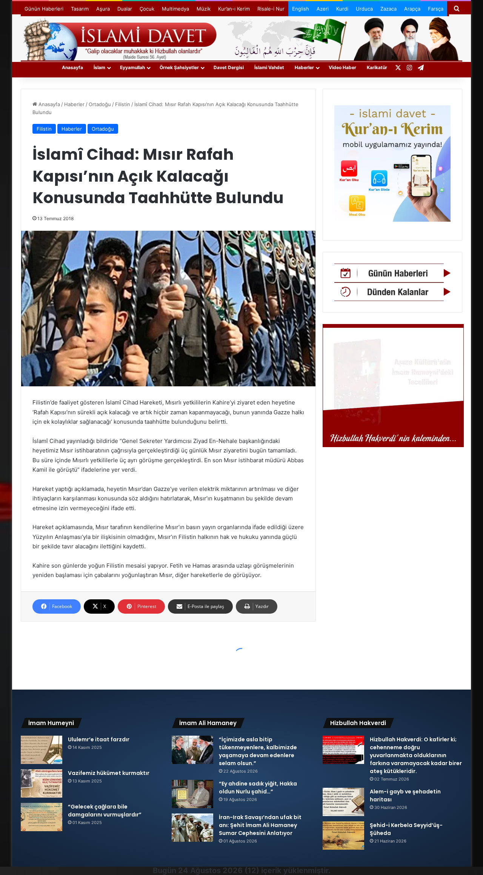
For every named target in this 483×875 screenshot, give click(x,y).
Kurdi (342, 9)
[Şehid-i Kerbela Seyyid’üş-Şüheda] (343, 835)
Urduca (364, 9)
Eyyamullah (132, 67)
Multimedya (175, 9)
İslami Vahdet (269, 67)
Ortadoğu (100, 104)
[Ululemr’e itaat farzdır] (41, 750)
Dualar (124, 9)
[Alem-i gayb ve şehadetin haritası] (343, 802)
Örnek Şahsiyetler (179, 67)
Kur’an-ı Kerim (234, 9)
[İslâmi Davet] (241, 38)
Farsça (435, 9)
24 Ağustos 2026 (210, 870)
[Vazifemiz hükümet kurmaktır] (41, 783)
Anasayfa (72, 67)
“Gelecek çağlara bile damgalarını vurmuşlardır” (105, 810)
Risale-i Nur (271, 9)
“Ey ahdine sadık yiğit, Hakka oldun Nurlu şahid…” (258, 787)
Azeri (323, 9)
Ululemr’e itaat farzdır (98, 739)
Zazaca (388, 9)
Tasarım (80, 9)
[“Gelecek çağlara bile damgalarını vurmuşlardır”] (41, 817)
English (300, 9)
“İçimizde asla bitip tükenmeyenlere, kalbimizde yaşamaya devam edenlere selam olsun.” (258, 751)
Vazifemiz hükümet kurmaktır (108, 773)
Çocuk (147, 9)
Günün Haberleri (44, 9)
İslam (99, 67)
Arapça (412, 9)
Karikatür (377, 67)
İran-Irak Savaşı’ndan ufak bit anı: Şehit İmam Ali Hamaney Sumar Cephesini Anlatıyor (260, 825)
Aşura (103, 9)
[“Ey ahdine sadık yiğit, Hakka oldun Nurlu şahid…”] (192, 794)
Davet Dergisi (229, 67)
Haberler (304, 67)
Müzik (204, 9)
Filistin (122, 104)
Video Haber (342, 67)
